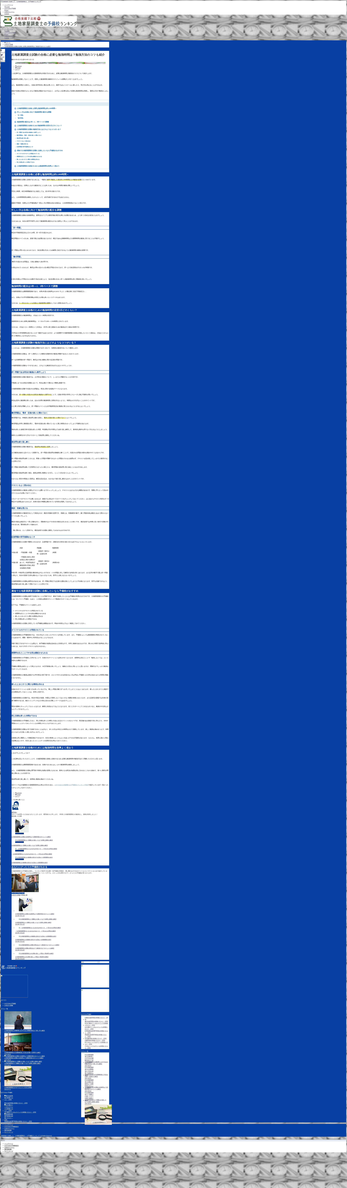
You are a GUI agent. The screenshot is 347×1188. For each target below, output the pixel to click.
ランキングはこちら (18, 893)
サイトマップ (8, 1132)
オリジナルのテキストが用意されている (27, 153)
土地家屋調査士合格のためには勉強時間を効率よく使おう (37, 166)
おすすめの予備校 (10, 1003)
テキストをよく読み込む (23, 141)
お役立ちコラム (9, 1128)
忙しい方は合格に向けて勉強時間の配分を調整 (33, 112)
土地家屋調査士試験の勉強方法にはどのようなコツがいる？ (38, 129)
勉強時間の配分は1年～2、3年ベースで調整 (32, 122)
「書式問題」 (20, 118)
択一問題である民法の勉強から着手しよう (28, 132)
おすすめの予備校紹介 (11, 1126)
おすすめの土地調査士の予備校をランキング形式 (71, 785)
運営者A (14, 812)
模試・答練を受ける (22, 144)
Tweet (2, 57)
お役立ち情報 (16, 50)
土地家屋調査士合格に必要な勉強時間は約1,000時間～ (36, 108)
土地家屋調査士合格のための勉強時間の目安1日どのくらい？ (38, 125)
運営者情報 (8, 1130)
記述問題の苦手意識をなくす (24, 146)
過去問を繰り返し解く (22, 138)
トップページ (8, 1125)
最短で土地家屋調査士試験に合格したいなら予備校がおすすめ (39, 150)
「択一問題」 (20, 115)
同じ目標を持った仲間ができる (25, 162)
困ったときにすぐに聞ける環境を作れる (27, 159)
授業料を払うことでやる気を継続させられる (29, 156)
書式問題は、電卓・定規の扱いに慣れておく (29, 135)
